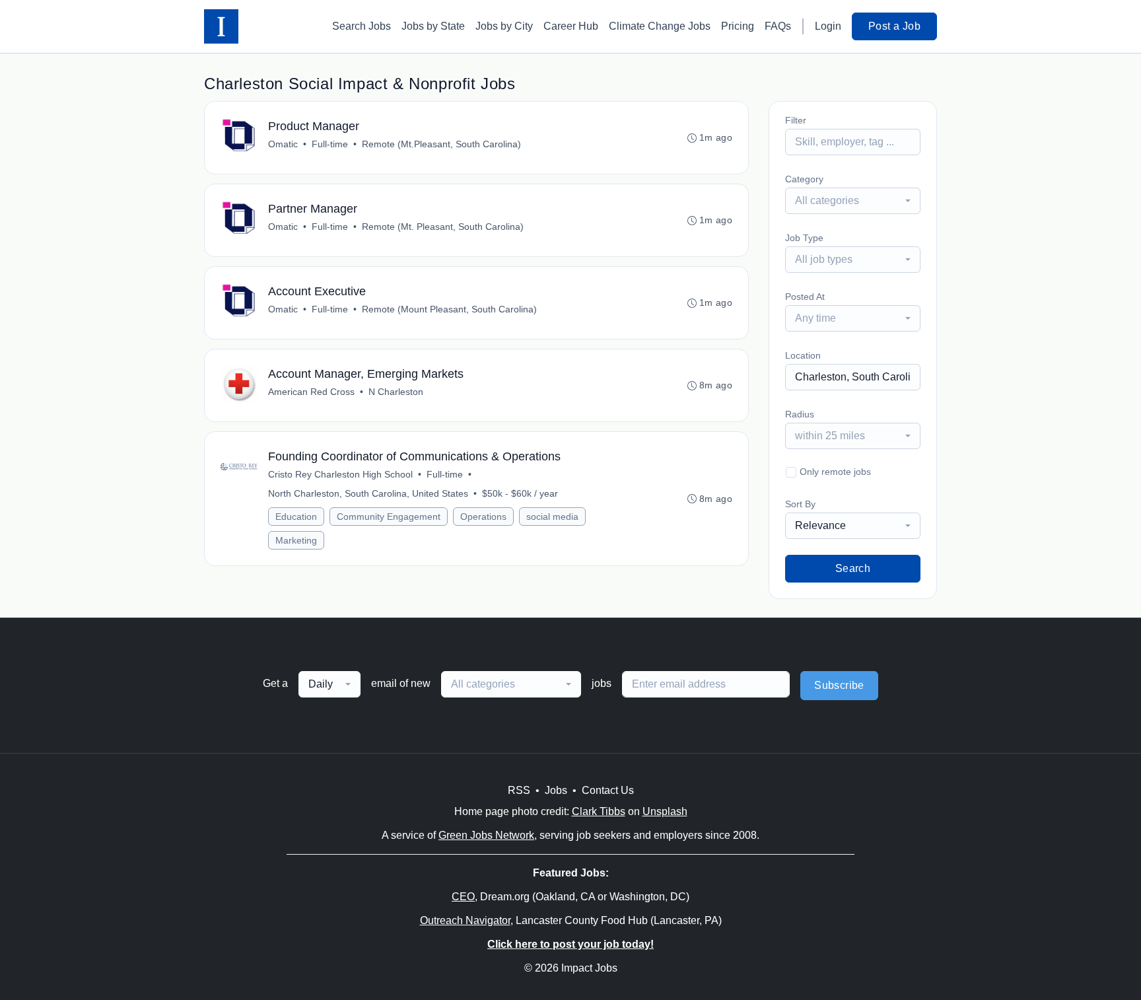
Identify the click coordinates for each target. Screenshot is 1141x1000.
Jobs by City (504, 26)
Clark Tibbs (598, 811)
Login (828, 26)
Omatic (283, 144)
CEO (463, 896)
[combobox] (852, 201)
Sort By (800, 504)
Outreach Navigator (465, 920)
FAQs (778, 26)
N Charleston (395, 391)
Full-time (330, 144)
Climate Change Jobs (659, 26)
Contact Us (608, 790)
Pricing (737, 26)
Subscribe (839, 685)
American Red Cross (311, 391)
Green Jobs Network (486, 835)
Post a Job (894, 26)
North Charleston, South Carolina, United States (368, 493)
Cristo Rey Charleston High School (340, 474)
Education (296, 516)
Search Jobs (361, 26)
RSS (519, 790)
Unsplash (664, 811)
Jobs (556, 790)
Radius (799, 414)
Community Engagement (388, 516)
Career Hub (570, 26)
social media (552, 516)
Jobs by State (433, 26)
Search (852, 568)
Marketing (296, 540)
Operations (483, 516)
